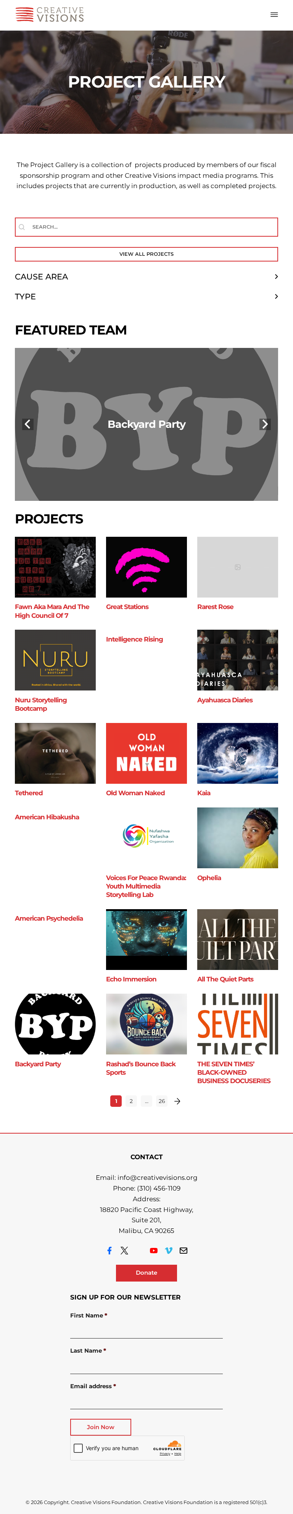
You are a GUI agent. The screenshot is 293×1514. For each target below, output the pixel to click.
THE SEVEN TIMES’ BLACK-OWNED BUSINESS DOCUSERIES (233, 1072)
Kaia (203, 793)
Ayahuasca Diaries (225, 700)
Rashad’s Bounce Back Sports (140, 1068)
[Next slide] (265, 424)
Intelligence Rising (134, 639)
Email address (93, 1386)
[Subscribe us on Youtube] (154, 1250)
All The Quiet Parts (225, 979)
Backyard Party (146, 424)
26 (162, 1101)
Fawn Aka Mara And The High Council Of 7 (52, 611)
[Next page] (177, 1101)
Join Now (100, 1427)
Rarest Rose (215, 607)
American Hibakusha (47, 817)
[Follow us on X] (124, 1250)
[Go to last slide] (28, 424)
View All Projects (146, 254)
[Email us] (183, 1250)
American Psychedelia (49, 918)
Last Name (88, 1351)
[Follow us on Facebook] (109, 1250)
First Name (88, 1316)
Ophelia (209, 878)
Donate (146, 1272)
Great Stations (127, 607)
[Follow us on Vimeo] (168, 1250)
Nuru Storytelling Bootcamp (41, 704)
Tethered (29, 793)
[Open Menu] (274, 14)
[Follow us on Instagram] (139, 1250)
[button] (146, 276)
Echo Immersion (131, 979)
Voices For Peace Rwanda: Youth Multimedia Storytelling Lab (146, 886)
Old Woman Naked (135, 793)
